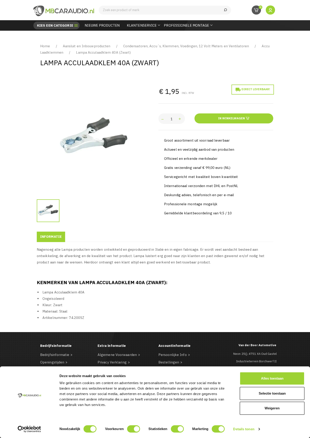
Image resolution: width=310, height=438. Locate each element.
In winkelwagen (232, 118)
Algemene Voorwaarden (117, 355)
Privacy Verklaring (112, 362)
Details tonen (243, 429)
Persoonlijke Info (172, 355)
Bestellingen (168, 362)
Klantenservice (142, 25)
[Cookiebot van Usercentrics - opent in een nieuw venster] (29, 429)
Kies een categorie (55, 25)
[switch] (133, 429)
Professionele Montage (186, 25)
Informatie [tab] (51, 236)
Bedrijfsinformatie (54, 355)
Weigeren (272, 408)
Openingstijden (52, 362)
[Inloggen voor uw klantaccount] (270, 10)
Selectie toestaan (272, 393)
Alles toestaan (272, 378)
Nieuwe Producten (102, 25)
